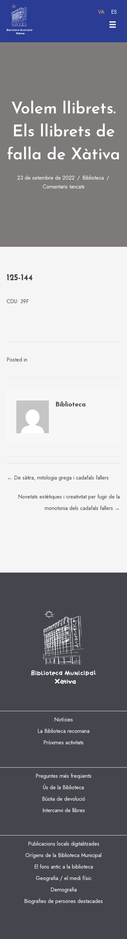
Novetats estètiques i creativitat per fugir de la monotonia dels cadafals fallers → (69, 498)
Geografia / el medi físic (64, 878)
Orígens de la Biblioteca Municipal (63, 855)
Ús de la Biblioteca (63, 787)
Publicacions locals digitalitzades (63, 844)
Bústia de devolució (63, 799)
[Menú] (112, 24)
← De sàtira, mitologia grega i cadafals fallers (58, 477)
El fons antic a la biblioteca (63, 867)
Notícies (63, 719)
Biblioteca (93, 178)
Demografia (63, 889)
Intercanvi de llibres (63, 810)
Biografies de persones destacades (63, 901)
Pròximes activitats (63, 742)
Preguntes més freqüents (63, 776)
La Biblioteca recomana (63, 731)
